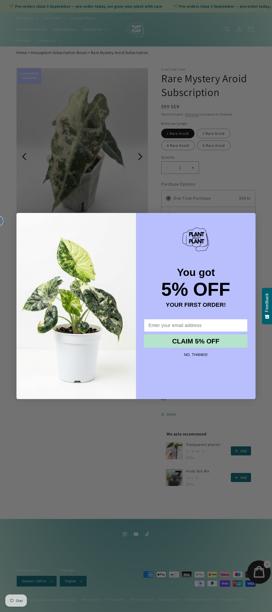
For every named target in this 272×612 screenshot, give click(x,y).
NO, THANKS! (196, 355)
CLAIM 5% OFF (195, 341)
